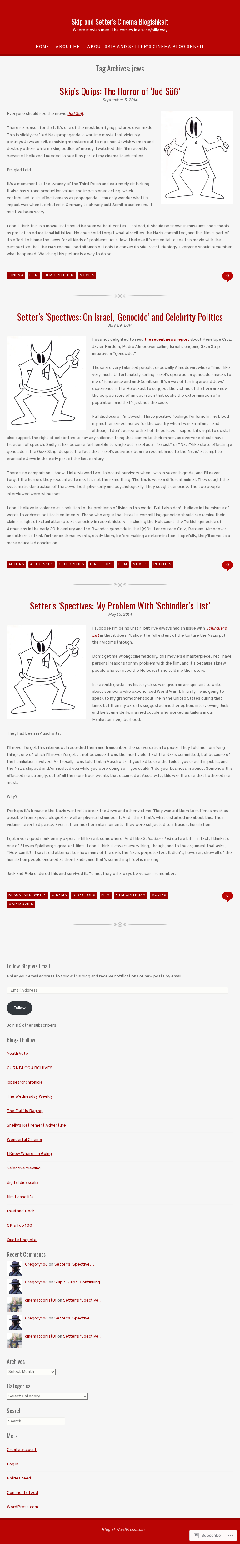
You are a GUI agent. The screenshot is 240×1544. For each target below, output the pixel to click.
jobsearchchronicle (25, 1082)
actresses (41, 564)
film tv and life (20, 1197)
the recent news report (167, 339)
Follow (19, 1008)
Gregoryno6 (36, 1264)
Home (42, 46)
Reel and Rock (21, 1211)
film (33, 275)
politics (162, 564)
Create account (22, 1450)
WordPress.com (22, 1507)
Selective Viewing (24, 1168)
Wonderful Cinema (24, 1139)
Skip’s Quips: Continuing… (79, 1282)
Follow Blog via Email (28, 966)
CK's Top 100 (19, 1225)
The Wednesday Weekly (30, 1096)
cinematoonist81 (41, 1300)
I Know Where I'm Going (29, 1154)
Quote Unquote (22, 1240)
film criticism (59, 275)
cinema (16, 275)
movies (87, 275)
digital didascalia (22, 1182)
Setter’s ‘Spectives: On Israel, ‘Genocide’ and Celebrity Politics (120, 316)
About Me (68, 46)
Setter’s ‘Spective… (74, 1264)
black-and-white (27, 895)
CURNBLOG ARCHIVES (29, 1068)
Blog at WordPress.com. (123, 1529)
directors (101, 564)
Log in (12, 1464)
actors (16, 564)
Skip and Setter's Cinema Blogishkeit (120, 21)
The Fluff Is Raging (24, 1111)
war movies (20, 904)
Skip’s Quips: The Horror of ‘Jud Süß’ (120, 90)
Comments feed (22, 1492)
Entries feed (19, 1478)
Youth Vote (17, 1053)
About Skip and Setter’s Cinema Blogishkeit (145, 46)
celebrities (71, 564)
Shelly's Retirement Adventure (36, 1125)
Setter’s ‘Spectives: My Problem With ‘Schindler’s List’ (120, 605)
